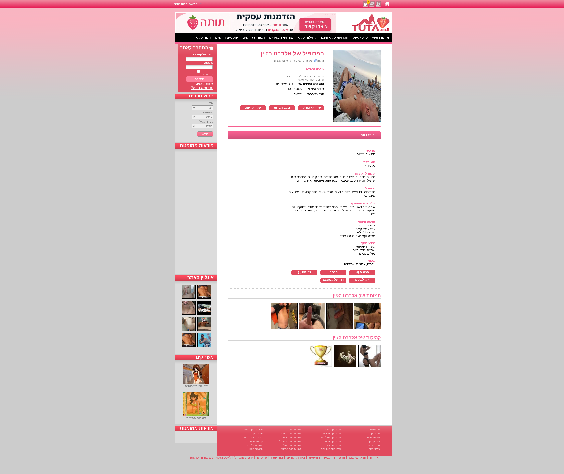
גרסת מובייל (243, 457)
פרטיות (339, 457)
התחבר (199, 79)
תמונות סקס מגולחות (291, 433)
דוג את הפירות (196, 418)
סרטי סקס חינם (333, 429)
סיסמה (208, 62)
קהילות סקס (256, 441)
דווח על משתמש (333, 279)
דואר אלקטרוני (203, 54)
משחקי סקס (374, 441)
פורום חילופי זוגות (253, 437)
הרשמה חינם (256, 449)
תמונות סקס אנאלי (292, 445)
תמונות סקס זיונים (292, 437)
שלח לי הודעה (311, 107)
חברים (333, 272)
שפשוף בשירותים (196, 386)
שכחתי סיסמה (204, 83)
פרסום (262, 457)
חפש (205, 134)
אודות (374, 457)
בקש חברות (282, 107)
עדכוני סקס (374, 449)
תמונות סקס (373, 437)
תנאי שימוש (357, 457)
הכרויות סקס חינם (253, 429)
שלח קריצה (253, 107)
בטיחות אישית (319, 457)
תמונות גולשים (255, 445)
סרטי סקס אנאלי (332, 441)
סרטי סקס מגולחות (331, 437)
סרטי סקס (375, 433)
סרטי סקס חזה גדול (331, 449)
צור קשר (276, 457)
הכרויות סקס (373, 445)
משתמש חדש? (202, 88)
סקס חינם (375, 429)
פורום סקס (257, 433)
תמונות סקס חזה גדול (290, 441)
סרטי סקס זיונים (333, 445)
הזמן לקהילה (362, 279)
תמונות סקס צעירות (291, 449)
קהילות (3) (304, 272)
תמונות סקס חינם (293, 429)
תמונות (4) (362, 272)
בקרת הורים (296, 457)
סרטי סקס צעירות (332, 433)
